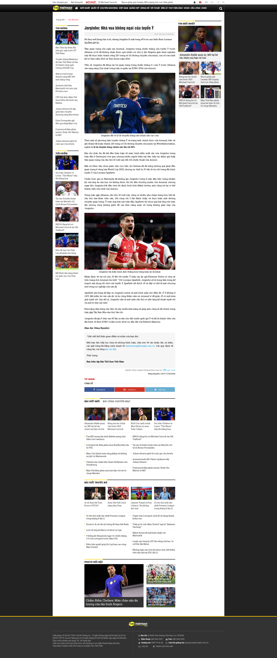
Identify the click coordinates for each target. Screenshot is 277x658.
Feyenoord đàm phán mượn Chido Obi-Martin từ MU (151, 469)
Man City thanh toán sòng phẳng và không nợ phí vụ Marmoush (106, 455)
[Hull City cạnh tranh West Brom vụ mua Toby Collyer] (141, 414)
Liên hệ (145, 646)
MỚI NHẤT (85, 8)
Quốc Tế (95, 8)
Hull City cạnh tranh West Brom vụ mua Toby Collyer (140, 426)
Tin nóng (62, 28)
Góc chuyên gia (60, 2)
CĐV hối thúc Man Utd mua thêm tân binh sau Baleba (67, 100)
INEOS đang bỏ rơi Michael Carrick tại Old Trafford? (153, 438)
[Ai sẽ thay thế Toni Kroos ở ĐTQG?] (94, 493)
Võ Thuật (155, 8)
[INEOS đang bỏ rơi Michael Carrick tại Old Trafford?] (66, 214)
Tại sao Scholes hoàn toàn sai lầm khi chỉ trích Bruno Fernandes (152, 446)
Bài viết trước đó (95, 482)
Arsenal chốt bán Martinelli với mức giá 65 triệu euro (66, 88)
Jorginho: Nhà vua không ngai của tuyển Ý (119, 27)
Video (187, 8)
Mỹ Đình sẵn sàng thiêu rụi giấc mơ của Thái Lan (67, 276)
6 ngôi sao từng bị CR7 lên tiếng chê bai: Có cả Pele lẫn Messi (153, 542)
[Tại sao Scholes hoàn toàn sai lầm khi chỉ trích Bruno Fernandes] (66, 188)
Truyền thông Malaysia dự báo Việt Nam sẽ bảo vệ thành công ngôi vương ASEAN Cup (67, 63)
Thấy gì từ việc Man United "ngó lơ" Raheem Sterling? (154, 525)
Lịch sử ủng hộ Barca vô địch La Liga (104, 530)
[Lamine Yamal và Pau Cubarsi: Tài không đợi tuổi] (141, 493)
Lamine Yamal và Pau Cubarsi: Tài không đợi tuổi (141, 505)
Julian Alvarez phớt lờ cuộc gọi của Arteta (153, 453)
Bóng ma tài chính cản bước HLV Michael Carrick (116, 426)
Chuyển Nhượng (109, 8)
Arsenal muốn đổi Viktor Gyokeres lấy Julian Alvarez (151, 460)
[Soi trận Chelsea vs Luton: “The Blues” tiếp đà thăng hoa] (164, 414)
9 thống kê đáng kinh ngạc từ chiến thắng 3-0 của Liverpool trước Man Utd (106, 537)
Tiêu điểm (61, 153)
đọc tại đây (110, 349)
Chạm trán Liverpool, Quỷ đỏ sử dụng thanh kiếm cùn (153, 517)
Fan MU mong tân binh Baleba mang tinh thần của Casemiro (106, 438)
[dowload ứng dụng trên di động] (200, 2)
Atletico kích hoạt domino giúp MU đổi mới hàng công (65, 76)
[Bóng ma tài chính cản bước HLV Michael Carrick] (118, 414)
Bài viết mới (92, 401)
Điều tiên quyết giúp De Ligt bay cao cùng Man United (106, 545)
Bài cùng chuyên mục (116, 401)
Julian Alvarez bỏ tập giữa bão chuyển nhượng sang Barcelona (67, 111)
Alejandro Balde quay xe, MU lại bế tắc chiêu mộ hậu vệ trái (94, 426)
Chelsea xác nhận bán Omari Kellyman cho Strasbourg (107, 463)
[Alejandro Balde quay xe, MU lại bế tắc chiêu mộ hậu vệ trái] (94, 414)
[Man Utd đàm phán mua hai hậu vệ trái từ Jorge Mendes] (211, 91)
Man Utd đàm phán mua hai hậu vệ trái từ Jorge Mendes (106, 472)
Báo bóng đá (77, 2)
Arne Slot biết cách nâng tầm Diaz (117, 504)
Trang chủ (60, 19)
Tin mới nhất (186, 23)
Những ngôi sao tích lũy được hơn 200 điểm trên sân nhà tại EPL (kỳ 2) (154, 551)
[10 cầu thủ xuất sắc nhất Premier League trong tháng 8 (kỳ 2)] (164, 493)
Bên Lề (164, 8)
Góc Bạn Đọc (73, 19)
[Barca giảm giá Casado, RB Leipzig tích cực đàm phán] (211, 68)
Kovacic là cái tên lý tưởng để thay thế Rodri (107, 524)
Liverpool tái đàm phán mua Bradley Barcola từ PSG (107, 446)
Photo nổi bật (93, 562)
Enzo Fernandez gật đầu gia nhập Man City (66, 122)
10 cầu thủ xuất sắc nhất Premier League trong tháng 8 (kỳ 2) (164, 505)
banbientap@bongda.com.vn (140, 345)
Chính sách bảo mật (164, 646)
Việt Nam (123, 8)
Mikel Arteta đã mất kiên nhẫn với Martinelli (149, 534)
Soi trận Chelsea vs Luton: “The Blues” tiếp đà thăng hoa (163, 426)
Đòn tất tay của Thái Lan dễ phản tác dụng (66, 251)
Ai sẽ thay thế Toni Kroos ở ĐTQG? (93, 504)
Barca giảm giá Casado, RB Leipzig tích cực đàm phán (133, 2)
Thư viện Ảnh (176, 8)
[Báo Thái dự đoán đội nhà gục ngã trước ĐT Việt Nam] (66, 37)
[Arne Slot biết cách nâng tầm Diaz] (118, 493)
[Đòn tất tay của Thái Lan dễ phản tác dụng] (66, 240)
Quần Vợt (134, 8)
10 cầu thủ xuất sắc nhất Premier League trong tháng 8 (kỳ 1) (105, 517)
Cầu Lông (196, 8)
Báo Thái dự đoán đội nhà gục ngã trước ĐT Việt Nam (66, 50)
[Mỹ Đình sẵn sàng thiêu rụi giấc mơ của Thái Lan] (66, 263)
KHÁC (204, 8)
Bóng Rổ (145, 8)
